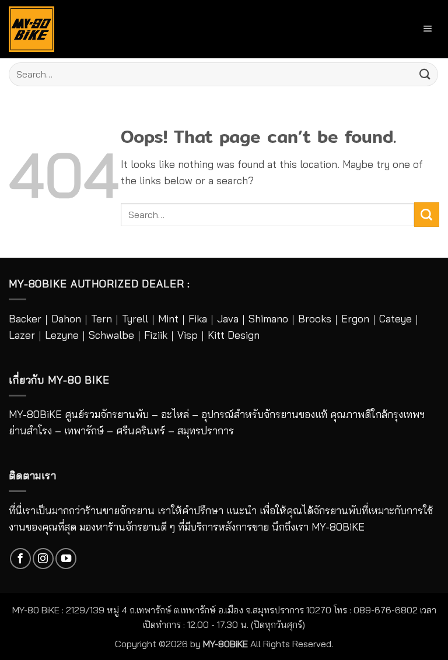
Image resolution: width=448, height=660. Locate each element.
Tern (101, 319)
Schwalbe (111, 335)
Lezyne (62, 335)
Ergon (355, 319)
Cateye (395, 319)
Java (228, 319)
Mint (168, 319)
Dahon (66, 319)
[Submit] (425, 74)
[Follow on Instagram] (43, 558)
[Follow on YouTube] (65, 558)
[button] (428, 29)
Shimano (268, 319)
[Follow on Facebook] (20, 558)
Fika (197, 319)
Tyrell (135, 319)
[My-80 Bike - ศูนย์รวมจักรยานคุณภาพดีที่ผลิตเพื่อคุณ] (31, 29)
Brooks (314, 319)
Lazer (22, 335)
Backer (25, 319)
